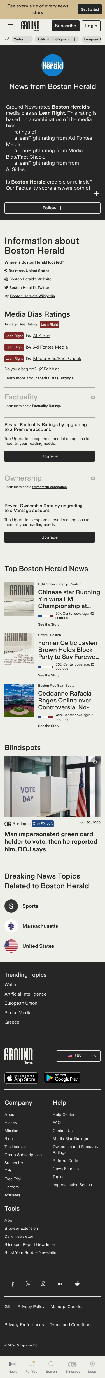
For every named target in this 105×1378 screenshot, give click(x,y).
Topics (58, 1176)
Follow (49, 208)
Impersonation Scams (72, 1184)
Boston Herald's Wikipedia (32, 296)
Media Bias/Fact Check (57, 358)
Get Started (90, 9)
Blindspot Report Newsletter (29, 1244)
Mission (11, 1130)
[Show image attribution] (94, 761)
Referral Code (65, 1160)
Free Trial (12, 1179)
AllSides (41, 335)
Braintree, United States (34, 93)
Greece (11, 1022)
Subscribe (65, 25)
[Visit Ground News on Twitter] (28, 1283)
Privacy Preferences (24, 1324)
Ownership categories (49, 487)
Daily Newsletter (18, 1236)
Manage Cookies (67, 1306)
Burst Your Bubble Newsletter (31, 1252)
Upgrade (49, 456)
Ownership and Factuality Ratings (75, 1149)
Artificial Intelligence (53, 39)
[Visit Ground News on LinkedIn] (60, 1283)
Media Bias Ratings (56, 378)
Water (18, 39)
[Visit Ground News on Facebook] (12, 1283)
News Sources (66, 1168)
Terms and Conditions (71, 1324)
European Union (20, 1003)
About (9, 1114)
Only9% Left (43, 824)
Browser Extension (21, 1228)
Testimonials (15, 1146)
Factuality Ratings (46, 406)
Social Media (18, 1012)
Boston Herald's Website (30, 279)
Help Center (63, 1114)
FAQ (57, 1122)
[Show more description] (52, 193)
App (8, 1220)
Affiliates (12, 1195)
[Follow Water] (28, 39)
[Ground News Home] (30, 26)
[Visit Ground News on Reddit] (77, 1283)
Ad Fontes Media (50, 347)
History (10, 1122)
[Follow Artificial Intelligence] (74, 39)
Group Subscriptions (23, 1154)
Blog (8, 1138)
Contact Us (63, 1130)
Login (91, 25)
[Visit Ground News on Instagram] (43, 1283)
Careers (11, 1187)
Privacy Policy (31, 1306)
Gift (7, 1171)
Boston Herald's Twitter (29, 288)
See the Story (48, 624)
